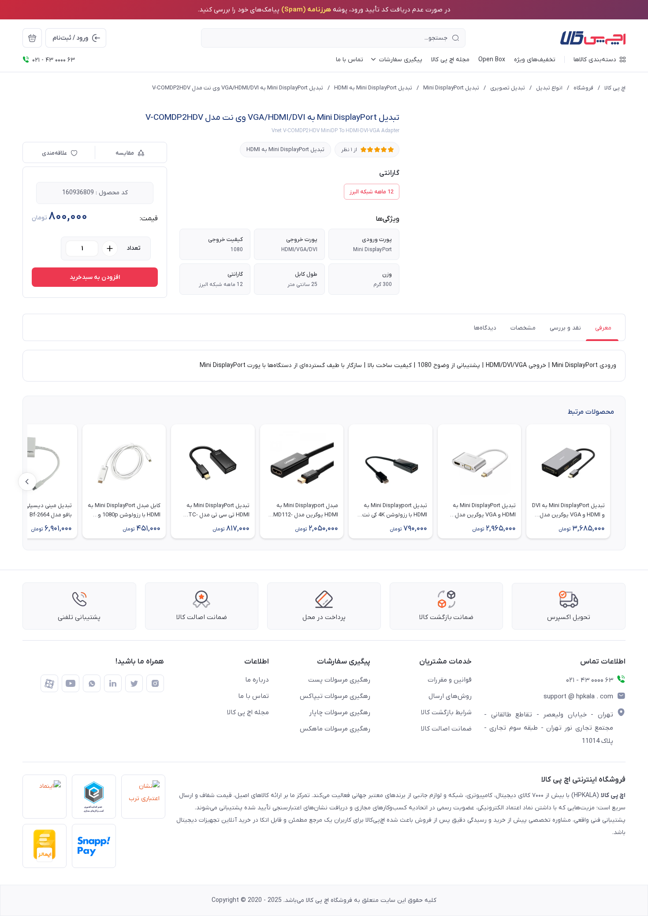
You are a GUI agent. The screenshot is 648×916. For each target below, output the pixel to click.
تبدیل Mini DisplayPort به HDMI (373, 88)
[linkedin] (113, 683)
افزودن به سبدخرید (95, 277)
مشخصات (523, 328)
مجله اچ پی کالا (248, 712)
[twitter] (134, 683)
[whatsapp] (92, 683)
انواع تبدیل (549, 88)
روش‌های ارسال (450, 696)
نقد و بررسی (565, 328)
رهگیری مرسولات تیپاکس (335, 696)
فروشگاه (583, 88)
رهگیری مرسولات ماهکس (335, 728)
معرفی (603, 328)
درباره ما (257, 679)
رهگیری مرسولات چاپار (339, 712)
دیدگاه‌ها (485, 328)
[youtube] (70, 683)
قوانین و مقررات (450, 679)
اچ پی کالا (615, 88)
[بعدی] (27, 481)
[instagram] (155, 683)
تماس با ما (253, 696)
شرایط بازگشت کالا (446, 712)
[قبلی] (620, 481)
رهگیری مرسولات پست (339, 679)
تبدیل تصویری (507, 88)
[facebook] (49, 683)
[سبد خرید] (32, 38)
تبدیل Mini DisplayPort (451, 88)
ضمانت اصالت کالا (446, 728)
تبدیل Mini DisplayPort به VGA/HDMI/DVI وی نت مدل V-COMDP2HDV (237, 88)
